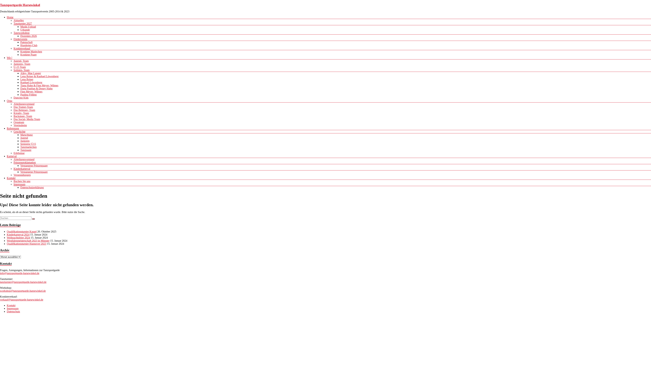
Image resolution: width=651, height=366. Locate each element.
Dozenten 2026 (28, 36)
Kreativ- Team (21, 113)
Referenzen (13, 128)
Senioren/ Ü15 (28, 144)
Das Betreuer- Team (24, 110)
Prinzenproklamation (25, 162)
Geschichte (19, 131)
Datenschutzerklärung (32, 187)
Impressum (19, 184)
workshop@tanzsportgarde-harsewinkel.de (23, 290)
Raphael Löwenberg (31, 82)
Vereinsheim (20, 125)
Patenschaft (26, 42)
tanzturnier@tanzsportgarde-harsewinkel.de (23, 282)
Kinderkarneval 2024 (18, 234)
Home (10, 17)
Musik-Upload (28, 26)
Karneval (12, 156)
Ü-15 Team (20, 67)
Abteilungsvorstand (24, 104)
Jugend (24, 137)
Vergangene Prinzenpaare (34, 165)
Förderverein (20, 39)
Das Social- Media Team (27, 119)
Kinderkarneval (22, 168)
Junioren (24, 140)
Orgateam (19, 122)
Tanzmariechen (28, 147)
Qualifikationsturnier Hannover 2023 (26, 243)
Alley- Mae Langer (30, 73)
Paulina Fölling (28, 94)
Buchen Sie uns (22, 181)
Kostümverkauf (22, 48)
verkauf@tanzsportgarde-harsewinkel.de (21, 299)
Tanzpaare (25, 150)
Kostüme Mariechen (31, 51)
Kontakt (11, 178)
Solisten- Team (21, 70)
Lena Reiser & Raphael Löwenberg (39, 76)
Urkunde (25, 29)
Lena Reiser (26, 79)
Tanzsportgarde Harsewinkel (20, 5)
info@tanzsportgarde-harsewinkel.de (19, 273)
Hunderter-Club (28, 45)
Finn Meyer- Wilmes (31, 91)
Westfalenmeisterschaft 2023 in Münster (28, 240)
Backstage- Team (23, 116)
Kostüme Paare (28, 54)
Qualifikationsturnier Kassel (22, 231)
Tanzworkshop (21, 32)
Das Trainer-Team (23, 107)
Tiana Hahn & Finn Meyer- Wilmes (39, 85)
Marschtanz (26, 134)
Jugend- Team (21, 60)
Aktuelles (19, 20)
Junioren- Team (22, 64)
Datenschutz (13, 311)
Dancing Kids (21, 97)
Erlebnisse (19, 153)
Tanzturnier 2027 (23, 23)
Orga (9, 100)
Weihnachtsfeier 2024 (18, 237)
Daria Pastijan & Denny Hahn (36, 88)
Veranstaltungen (22, 175)
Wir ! (9, 57)
